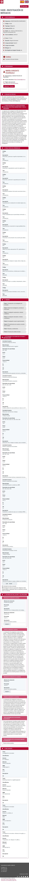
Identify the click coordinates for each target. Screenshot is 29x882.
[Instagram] (17, 876)
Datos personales (12, 879)
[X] (19, 876)
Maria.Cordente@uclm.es (19, 79)
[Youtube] (25, 876)
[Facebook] (21, 876)
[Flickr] (27, 876)
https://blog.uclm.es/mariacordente (10, 83)
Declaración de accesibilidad (6, 880)
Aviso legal (3, 879)
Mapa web (14, 880)
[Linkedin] (23, 876)
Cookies (7, 879)
